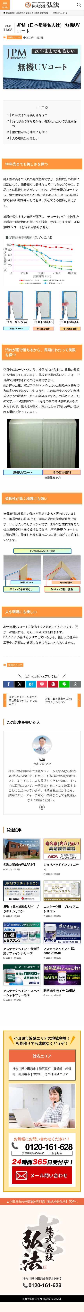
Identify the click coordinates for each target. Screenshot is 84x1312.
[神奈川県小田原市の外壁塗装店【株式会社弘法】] (42, 5)
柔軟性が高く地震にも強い (29, 132)
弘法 (42, 759)
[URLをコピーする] (75, 684)
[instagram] (42, 807)
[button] (8, 684)
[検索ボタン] (79, 5)
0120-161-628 (48, 1146)
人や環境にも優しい (25, 138)
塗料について (14, 37)
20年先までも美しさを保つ (29, 115)
